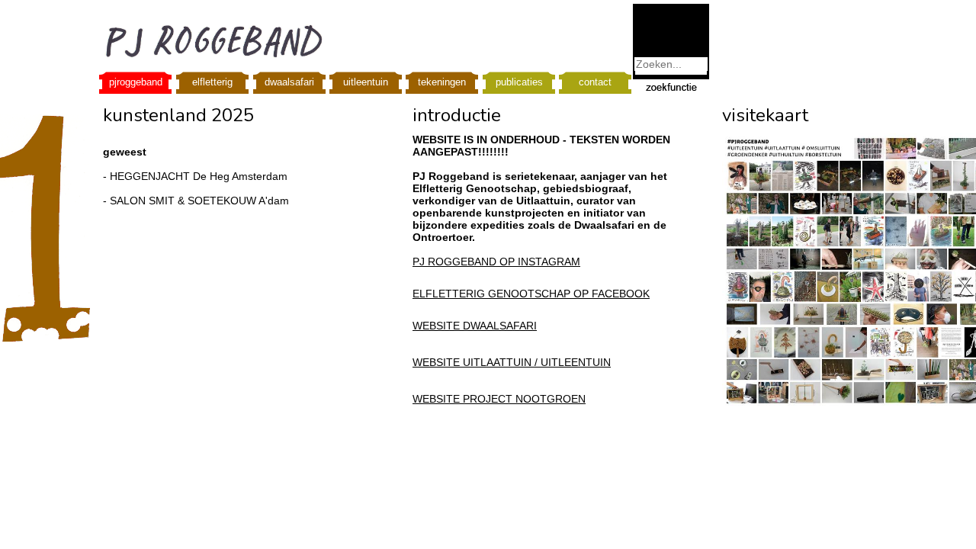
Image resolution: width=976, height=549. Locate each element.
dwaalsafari (289, 82)
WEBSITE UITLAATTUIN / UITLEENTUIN (512, 362)
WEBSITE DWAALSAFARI (475, 325)
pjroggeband (135, 82)
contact (595, 82)
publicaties (519, 82)
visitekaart (765, 115)
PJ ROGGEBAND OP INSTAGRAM (496, 261)
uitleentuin (365, 82)
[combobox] (671, 64)
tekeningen (442, 82)
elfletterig (212, 82)
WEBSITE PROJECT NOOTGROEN (499, 399)
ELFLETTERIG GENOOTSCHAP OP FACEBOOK (531, 293)
